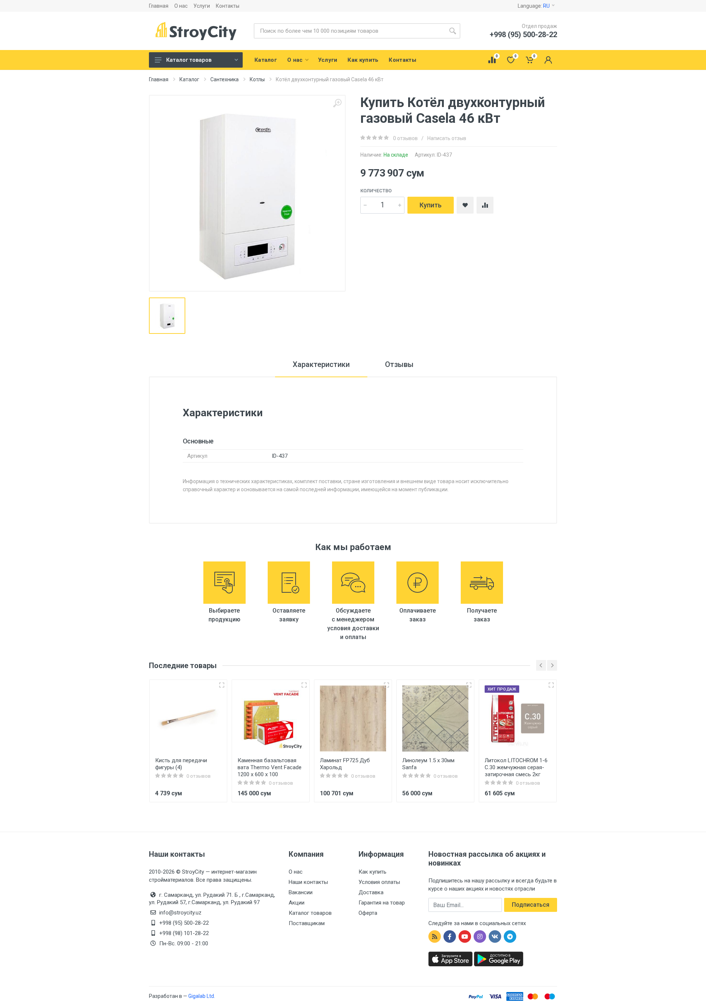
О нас (181, 5)
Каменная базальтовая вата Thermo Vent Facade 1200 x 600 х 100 (270, 767)
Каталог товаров (188, 60)
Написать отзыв (446, 138)
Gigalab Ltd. (201, 996)
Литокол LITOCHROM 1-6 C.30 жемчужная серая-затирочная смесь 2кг (516, 767)
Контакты (227, 5)
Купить (431, 205)
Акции (296, 902)
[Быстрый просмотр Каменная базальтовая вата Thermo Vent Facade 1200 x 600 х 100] (304, 685)
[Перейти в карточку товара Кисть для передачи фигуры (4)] (188, 718)
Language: (534, 6)
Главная (158, 5)
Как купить (372, 871)
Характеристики (321, 364)
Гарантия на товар (382, 902)
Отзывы (399, 364)
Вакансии (301, 892)
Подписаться (530, 904)
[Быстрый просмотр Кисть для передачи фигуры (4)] (221, 685)
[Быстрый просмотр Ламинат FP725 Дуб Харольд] (386, 685)
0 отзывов (405, 138)
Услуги (201, 5)
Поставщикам (307, 923)
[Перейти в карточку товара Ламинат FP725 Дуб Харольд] (353, 718)
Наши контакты (308, 882)
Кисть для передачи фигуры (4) (181, 764)
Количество (376, 190)
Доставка (371, 892)
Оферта (368, 913)
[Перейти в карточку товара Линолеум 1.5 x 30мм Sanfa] (435, 718)
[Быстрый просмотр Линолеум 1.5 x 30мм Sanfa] (468, 685)
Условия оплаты (379, 882)
